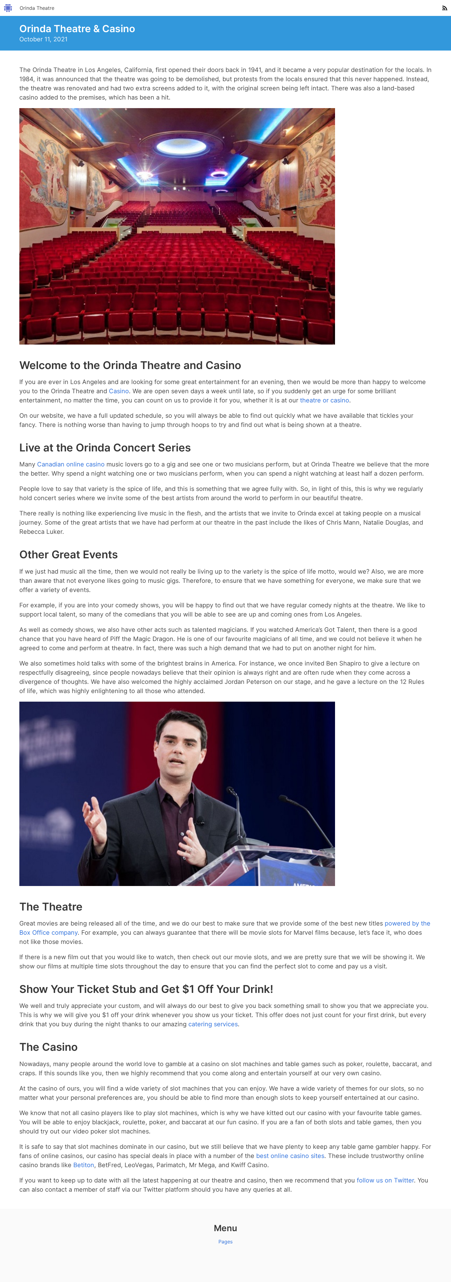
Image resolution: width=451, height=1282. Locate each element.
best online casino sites (290, 1155)
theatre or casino (324, 400)
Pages (225, 1242)
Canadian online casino (71, 464)
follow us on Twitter (385, 1180)
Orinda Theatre (37, 8)
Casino (119, 391)
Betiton (83, 1165)
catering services (213, 1024)
